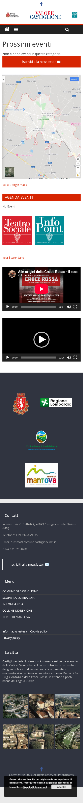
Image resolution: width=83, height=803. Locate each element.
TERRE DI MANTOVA (16, 617)
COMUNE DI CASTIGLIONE (20, 591)
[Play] (8, 307)
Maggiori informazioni (35, 787)
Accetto (61, 787)
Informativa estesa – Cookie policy (25, 631)
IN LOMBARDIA (12, 604)
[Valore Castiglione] (6, 29)
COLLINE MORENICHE (17, 610)
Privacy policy (11, 638)
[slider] (38, 358)
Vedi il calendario (13, 257)
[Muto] (69, 307)
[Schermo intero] (75, 307)
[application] (41, 289)
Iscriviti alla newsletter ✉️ (41, 61)
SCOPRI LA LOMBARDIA (18, 598)
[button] (41, 340)
